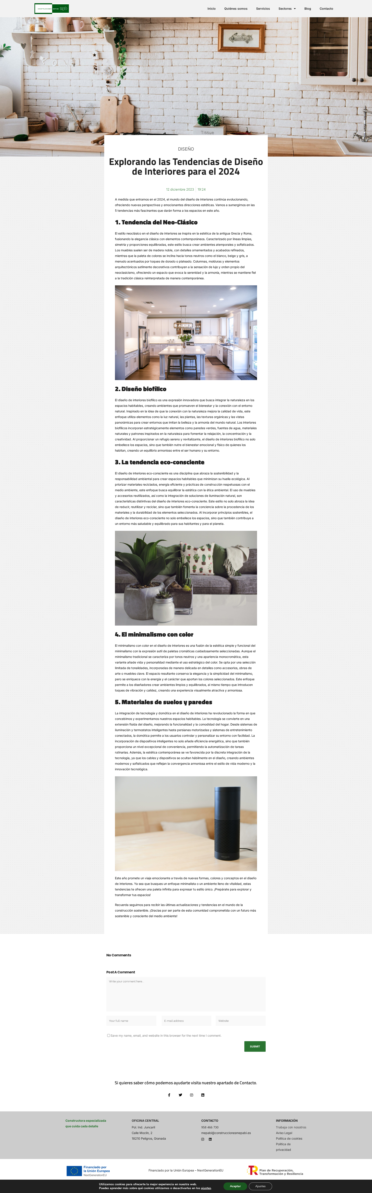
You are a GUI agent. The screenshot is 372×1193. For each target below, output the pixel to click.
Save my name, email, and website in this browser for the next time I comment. (166, 1035)
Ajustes (260, 1186)
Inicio (212, 8)
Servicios (263, 8)
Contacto (326, 8)
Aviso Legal (284, 1133)
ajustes (206, 1188)
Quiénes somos (236, 8)
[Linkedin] (210, 1139)
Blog (307, 8)
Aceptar (235, 1186)
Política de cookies (289, 1138)
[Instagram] (203, 1139)
